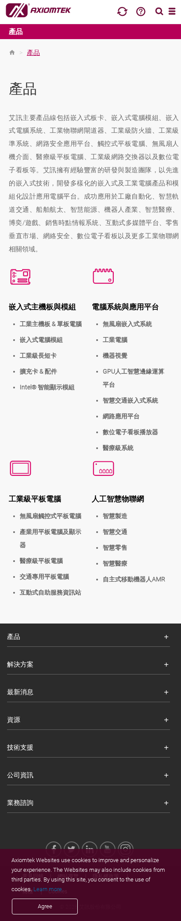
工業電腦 (115, 339)
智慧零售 (115, 547)
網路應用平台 (121, 416)
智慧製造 (115, 515)
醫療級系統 (118, 447)
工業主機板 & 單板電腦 (51, 323)
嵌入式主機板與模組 (42, 306)
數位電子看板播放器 (130, 431)
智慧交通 (115, 531)
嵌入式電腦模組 (41, 339)
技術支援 (20, 747)
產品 (16, 31)
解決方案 (20, 664)
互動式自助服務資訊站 (50, 592)
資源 (13, 720)
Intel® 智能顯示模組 (47, 387)
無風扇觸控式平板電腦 (50, 515)
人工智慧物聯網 (118, 498)
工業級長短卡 (38, 355)
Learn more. (48, 889)
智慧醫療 (115, 563)
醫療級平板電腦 (41, 560)
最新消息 (20, 692)
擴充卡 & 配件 (38, 371)
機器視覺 (115, 355)
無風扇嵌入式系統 (127, 323)
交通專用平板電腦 (44, 576)
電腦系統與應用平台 (125, 306)
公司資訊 (20, 775)
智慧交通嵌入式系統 (130, 400)
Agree (45, 906)
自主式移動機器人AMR (134, 579)
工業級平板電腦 (35, 498)
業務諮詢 (20, 803)
